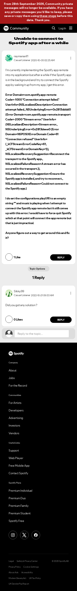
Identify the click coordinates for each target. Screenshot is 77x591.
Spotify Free (16, 521)
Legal (11, 561)
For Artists (15, 403)
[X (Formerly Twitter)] (24, 535)
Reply (61, 257)
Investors (14, 425)
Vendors (14, 433)
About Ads (13, 572)
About (12, 370)
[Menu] (70, 28)
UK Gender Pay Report (19, 583)
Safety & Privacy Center (27, 561)
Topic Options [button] (37, 268)
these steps (47, 16)
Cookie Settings (31, 566)
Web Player (16, 458)
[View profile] (9, 58)
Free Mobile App (19, 466)
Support (14, 450)
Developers (16, 410)
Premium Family (18, 506)
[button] (70, 58)
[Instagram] (13, 535)
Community (19, 28)
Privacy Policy (14, 566)
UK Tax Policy (35, 578)
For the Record (18, 385)
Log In (62, 28)
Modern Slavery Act (17, 578)
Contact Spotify (18, 473)
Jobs (12, 378)
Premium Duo (17, 498)
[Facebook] (36, 535)
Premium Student (20, 513)
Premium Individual (20, 491)
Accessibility (27, 572)
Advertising (16, 418)
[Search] (53, 28)
